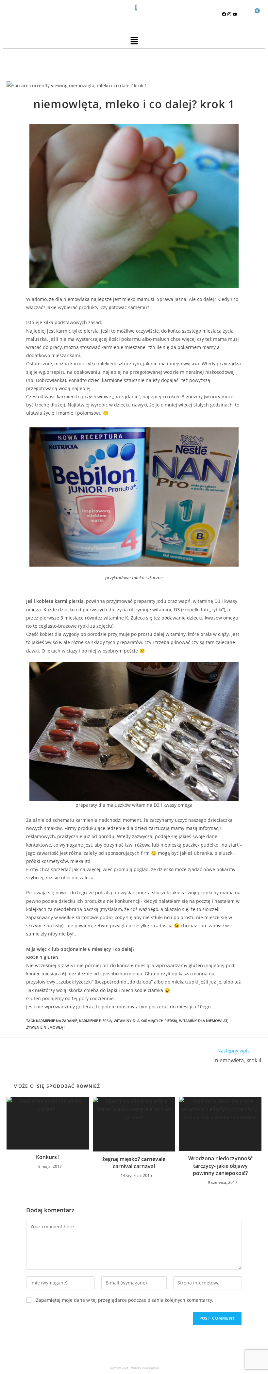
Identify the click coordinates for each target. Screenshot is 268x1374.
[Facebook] (224, 14)
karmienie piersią (95, 1020)
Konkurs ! (47, 1157)
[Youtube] (235, 14)
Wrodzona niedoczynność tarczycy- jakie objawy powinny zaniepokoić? (220, 1166)
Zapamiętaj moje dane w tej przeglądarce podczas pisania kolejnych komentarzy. (124, 1300)
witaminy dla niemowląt (203, 1020)
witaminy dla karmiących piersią (145, 1020)
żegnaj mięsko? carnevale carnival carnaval (133, 1162)
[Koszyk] (254, 15)
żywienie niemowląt (45, 1027)
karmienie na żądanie (56, 1020)
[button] (134, 41)
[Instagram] (229, 14)
